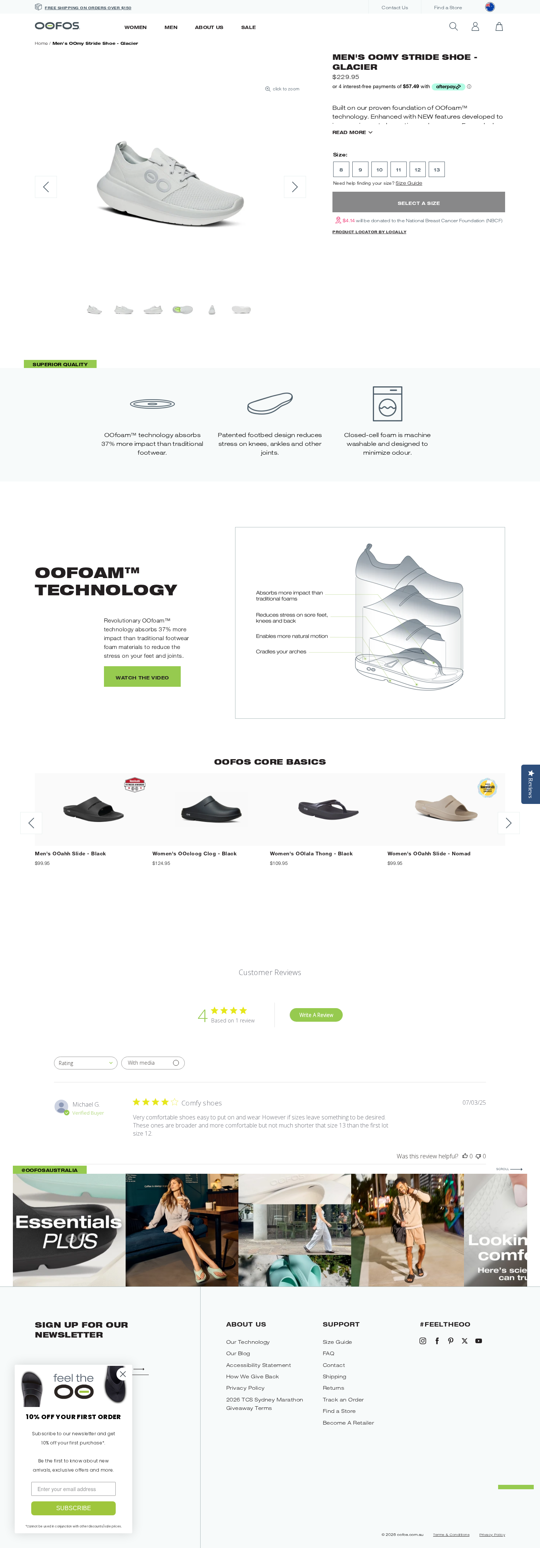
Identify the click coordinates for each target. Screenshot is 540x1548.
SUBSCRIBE (73, 1508)
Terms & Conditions (451, 1535)
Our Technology (248, 1342)
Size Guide (409, 183)
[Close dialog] (122, 1374)
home (41, 43)
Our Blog (238, 1353)
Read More (349, 132)
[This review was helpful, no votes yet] (465, 1156)
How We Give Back (252, 1376)
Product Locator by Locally (369, 232)
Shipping (334, 1376)
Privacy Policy (245, 1388)
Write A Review (316, 1014)
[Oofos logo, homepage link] (75, 26)
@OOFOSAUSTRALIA (50, 1170)
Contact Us (395, 7)
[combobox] (86, 1063)
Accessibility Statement (258, 1365)
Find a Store (448, 7)
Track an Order (343, 1399)
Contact (334, 1365)
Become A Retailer (348, 1422)
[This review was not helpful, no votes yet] (478, 1156)
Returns (334, 1388)
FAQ (329, 1353)
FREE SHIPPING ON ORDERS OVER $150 (88, 8)
